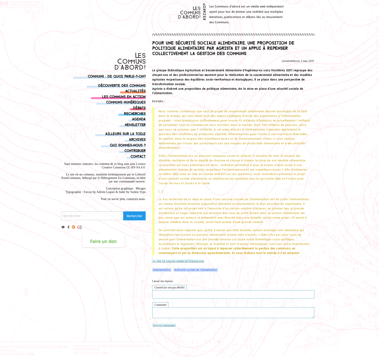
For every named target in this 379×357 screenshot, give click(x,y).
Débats (139, 107)
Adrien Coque (105, 192)
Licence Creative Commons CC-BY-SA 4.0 (124, 165)
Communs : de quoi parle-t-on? (117, 76)
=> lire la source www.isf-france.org (178, 261)
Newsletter (135, 124)
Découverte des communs (122, 85)
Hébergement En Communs (118, 178)
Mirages (141, 188)
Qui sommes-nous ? (128, 145)
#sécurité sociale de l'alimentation (195, 270)
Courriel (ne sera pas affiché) (169, 287)
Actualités (135, 91)
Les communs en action (124, 96)
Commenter (160, 304)
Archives (137, 139)
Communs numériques (126, 102)
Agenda (139, 119)
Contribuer (135, 150)
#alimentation (162, 270)
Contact (138, 156)
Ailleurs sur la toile (125, 133)
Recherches (135, 113)
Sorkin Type (138, 192)
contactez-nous (136, 199)
